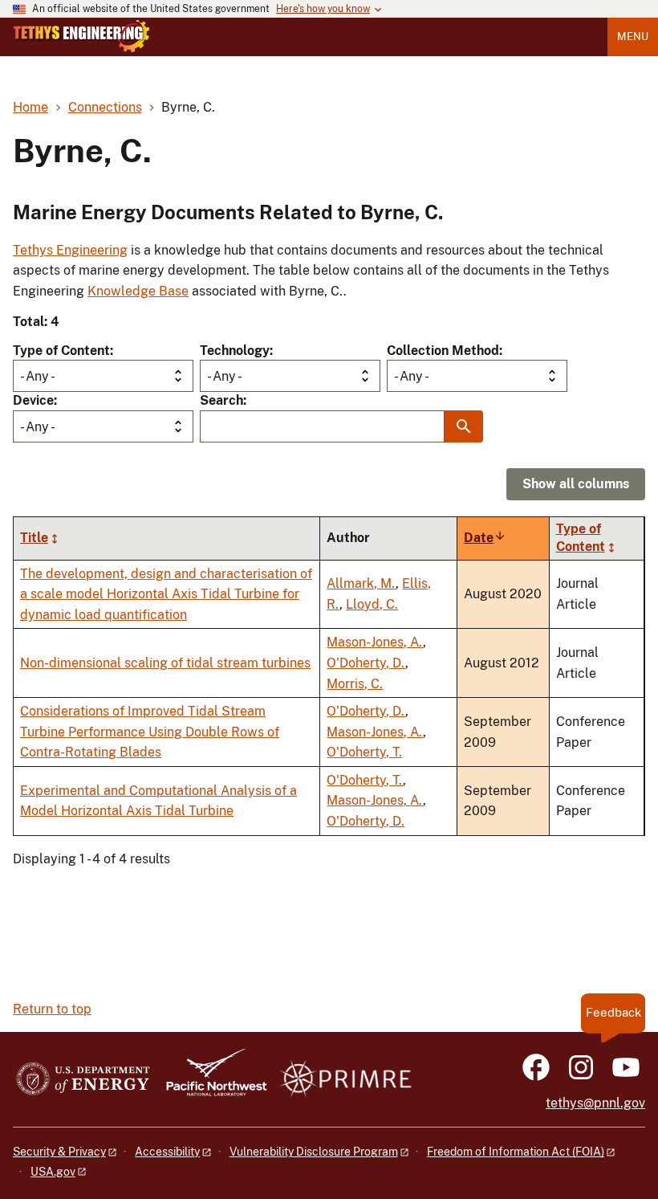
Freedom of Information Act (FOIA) (515, 1151)
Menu (632, 37)
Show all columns (575, 483)
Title (34, 537)
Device (33, 400)
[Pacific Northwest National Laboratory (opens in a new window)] (210, 1079)
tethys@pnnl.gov (595, 1103)
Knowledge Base (138, 291)
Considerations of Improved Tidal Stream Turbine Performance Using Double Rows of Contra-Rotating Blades (149, 731)
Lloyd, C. (372, 604)
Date (485, 537)
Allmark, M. (361, 583)
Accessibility (167, 1151)
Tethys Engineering (70, 250)
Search (221, 400)
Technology (235, 350)
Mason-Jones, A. (375, 642)
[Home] (81, 36)
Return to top (52, 1009)
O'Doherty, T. (364, 752)
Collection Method (443, 350)
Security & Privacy (59, 1151)
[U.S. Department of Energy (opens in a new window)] (83, 1079)
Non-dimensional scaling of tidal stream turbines (165, 663)
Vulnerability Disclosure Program (313, 1151)
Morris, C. (355, 683)
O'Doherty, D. (366, 663)
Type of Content (61, 350)
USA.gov (52, 1171)
